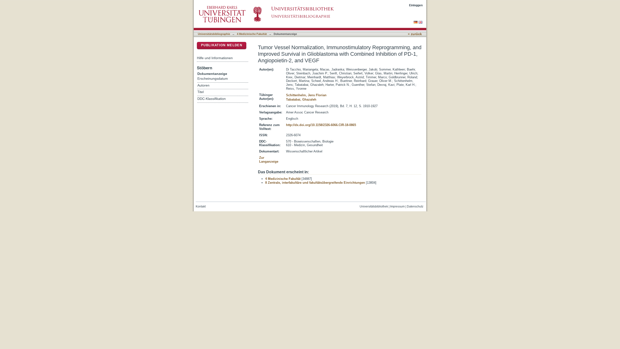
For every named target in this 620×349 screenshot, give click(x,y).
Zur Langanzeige (268, 159)
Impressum (397, 206)
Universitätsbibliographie (214, 33)
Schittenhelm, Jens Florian (306, 95)
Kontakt (201, 206)
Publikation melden (221, 45)
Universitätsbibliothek (374, 206)
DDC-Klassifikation (211, 99)
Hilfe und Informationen (215, 58)
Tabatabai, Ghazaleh (301, 99)
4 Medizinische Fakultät (252, 33)
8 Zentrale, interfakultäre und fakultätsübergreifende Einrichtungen (315, 182)
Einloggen (416, 5)
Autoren (203, 85)
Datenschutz (415, 206)
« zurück (415, 34)
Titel (200, 92)
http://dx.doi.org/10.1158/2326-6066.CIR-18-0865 (321, 125)
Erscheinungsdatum (212, 78)
